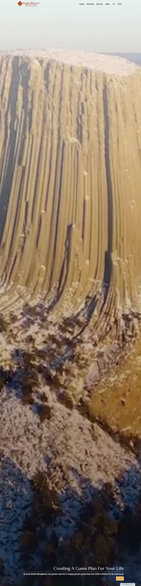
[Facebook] (7, 382)
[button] (82, 3)
